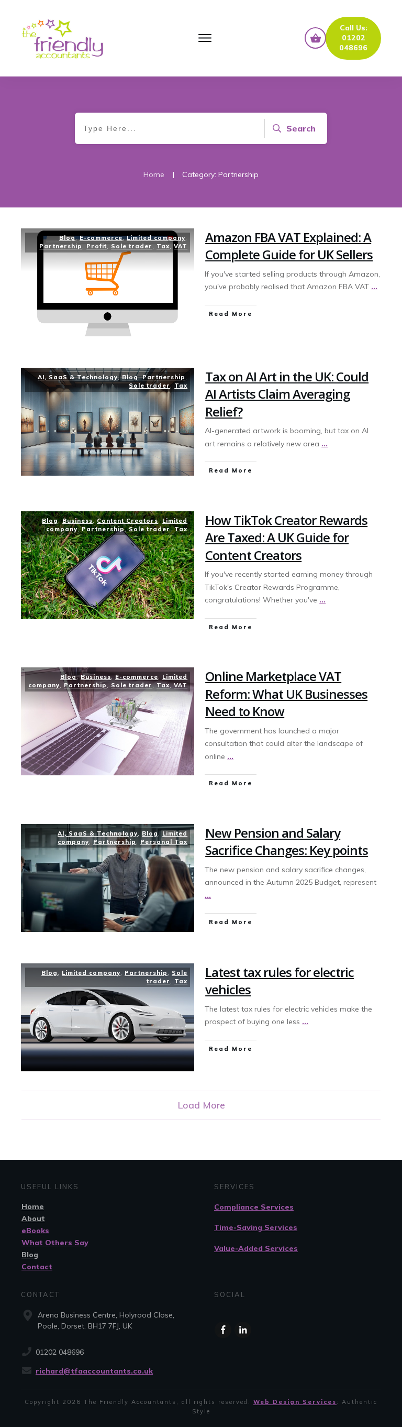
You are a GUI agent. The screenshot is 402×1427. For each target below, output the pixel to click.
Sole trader (131, 246)
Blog (67, 238)
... (374, 286)
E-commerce (101, 238)
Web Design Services (295, 1402)
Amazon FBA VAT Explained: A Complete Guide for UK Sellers (289, 246)
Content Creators (127, 520)
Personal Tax (163, 842)
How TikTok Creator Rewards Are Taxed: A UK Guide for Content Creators (286, 537)
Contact (36, 1266)
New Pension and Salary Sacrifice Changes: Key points (286, 841)
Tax (163, 246)
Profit (96, 246)
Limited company (156, 238)
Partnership (60, 246)
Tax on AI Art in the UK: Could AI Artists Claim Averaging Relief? (286, 394)
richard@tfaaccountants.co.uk (94, 1371)
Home (32, 1206)
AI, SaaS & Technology (78, 377)
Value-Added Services (256, 1248)
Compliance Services (254, 1207)
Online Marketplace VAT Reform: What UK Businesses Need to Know (286, 693)
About (33, 1218)
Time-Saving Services (255, 1227)
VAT (180, 246)
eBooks (35, 1230)
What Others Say (54, 1242)
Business (77, 520)
